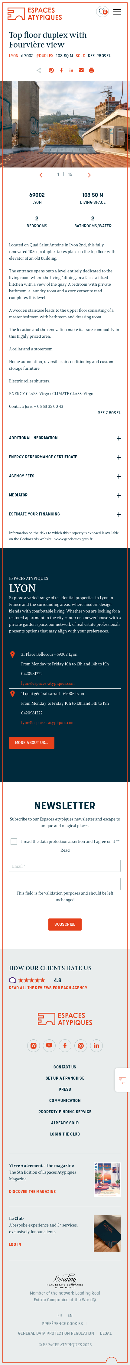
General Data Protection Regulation (56, 1333)
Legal (106, 1333)
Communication (65, 1100)
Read (65, 850)
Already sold (65, 1123)
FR (59, 1316)
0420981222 (32, 673)
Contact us (65, 1067)
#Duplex (45, 56)
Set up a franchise (65, 1078)
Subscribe (65, 924)
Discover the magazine (32, 1191)
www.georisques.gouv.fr (73, 539)
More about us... (31, 743)
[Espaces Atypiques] (35, 18)
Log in (15, 1245)
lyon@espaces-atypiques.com (48, 683)
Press (65, 1089)
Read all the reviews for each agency (48, 988)
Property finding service (64, 1112)
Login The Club (65, 1134)
